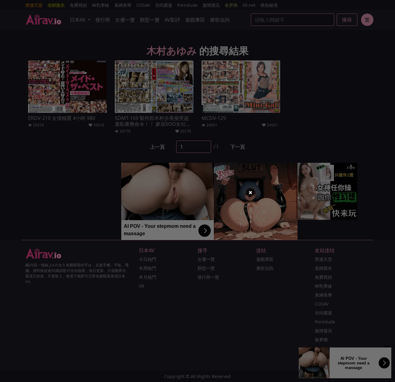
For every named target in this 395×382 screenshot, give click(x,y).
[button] (250, 192)
